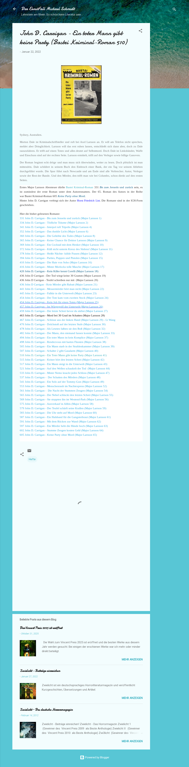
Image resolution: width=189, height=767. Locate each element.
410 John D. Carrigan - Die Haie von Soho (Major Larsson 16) (56, 262)
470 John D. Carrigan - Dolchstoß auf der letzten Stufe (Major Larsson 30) (63, 324)
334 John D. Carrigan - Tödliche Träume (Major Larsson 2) (54, 222)
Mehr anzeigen (132, 659)
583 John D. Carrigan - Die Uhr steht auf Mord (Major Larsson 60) (58, 412)
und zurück (116, 187)
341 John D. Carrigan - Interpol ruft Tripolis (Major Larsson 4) (56, 227)
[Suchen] (174, 10)
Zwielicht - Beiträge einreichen (40, 670)
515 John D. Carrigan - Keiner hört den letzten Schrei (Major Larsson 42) (62, 359)
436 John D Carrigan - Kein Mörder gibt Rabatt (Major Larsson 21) (58, 284)
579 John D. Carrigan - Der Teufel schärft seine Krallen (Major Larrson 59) (63, 408)
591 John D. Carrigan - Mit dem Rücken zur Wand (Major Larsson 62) (60, 421)
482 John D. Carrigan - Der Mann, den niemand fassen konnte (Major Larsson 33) (67, 333)
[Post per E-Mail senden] (29, 452)
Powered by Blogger (96, 757)
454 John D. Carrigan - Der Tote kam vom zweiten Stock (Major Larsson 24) (64, 297)
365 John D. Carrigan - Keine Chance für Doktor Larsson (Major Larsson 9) (63, 240)
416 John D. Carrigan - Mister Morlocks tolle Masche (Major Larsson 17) (62, 266)
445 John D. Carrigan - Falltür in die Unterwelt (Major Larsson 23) (58, 293)
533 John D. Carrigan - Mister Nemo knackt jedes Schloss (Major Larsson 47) (64, 372)
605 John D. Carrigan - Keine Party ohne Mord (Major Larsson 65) (58, 434)
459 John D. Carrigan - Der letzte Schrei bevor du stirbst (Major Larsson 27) (64, 311)
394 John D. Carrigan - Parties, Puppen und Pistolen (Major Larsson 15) (61, 258)
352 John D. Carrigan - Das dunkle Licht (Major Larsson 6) (54, 231)
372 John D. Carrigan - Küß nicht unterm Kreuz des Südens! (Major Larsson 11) (66, 249)
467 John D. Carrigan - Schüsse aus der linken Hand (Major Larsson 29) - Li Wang (67, 319)
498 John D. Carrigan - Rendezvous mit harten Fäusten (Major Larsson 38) (63, 342)
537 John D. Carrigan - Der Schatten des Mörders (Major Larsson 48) (60, 377)
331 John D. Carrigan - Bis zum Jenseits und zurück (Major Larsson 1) (60, 218)
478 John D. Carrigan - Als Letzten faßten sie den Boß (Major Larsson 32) (62, 328)
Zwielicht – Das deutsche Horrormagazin (46, 709)
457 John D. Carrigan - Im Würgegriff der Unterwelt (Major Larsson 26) (61, 306)
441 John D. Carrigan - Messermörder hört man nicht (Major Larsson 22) (62, 288)
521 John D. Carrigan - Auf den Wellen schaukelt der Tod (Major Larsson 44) (65, 368)
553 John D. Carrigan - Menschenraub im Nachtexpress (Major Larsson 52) (63, 386)
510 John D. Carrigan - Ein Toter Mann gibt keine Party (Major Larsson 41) (63, 355)
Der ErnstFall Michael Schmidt (48, 9)
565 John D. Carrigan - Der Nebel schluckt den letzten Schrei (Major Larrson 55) (66, 395)
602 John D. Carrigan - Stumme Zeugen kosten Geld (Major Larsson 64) (61, 430)
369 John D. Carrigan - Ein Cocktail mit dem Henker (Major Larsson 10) (62, 244)
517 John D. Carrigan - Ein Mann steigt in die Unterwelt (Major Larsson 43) (63, 364)
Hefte (32, 459)
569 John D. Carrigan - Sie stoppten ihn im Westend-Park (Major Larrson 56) (64, 399)
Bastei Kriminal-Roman (79, 187)
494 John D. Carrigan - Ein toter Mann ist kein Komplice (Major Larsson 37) (64, 337)
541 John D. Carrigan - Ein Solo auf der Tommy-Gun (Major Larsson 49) (62, 381)
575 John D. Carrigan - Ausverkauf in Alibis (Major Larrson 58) (56, 403)
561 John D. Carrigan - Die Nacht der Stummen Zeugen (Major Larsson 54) (64, 390)
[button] (140, 31)
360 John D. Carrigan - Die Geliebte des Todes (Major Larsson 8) (57, 235)
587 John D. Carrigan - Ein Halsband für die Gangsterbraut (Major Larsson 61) (65, 417)
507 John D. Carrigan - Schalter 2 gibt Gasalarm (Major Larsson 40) (59, 350)
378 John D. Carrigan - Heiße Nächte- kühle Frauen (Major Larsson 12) (61, 253)
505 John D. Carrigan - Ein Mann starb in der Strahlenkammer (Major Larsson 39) (67, 346)
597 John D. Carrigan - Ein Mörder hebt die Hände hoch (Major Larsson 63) (64, 425)
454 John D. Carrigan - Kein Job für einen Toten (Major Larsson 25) (59, 302)
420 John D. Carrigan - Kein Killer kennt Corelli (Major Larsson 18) (59, 271)
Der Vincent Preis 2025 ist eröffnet (41, 628)
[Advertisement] (165, 78)
